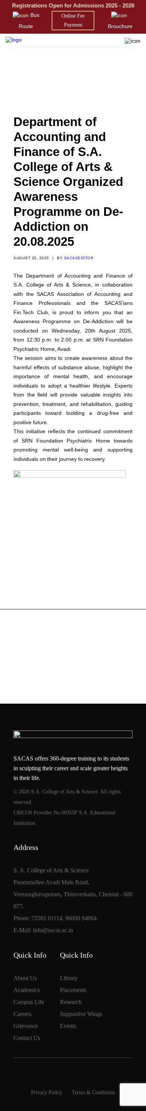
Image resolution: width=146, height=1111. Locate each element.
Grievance (25, 1026)
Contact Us (26, 1038)
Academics (26, 990)
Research (71, 1002)
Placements (73, 990)
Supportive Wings (81, 1014)
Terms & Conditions (93, 1092)
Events (68, 1026)
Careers (22, 1014)
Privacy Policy (46, 1092)
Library (68, 978)
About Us (25, 978)
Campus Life (28, 1002)
